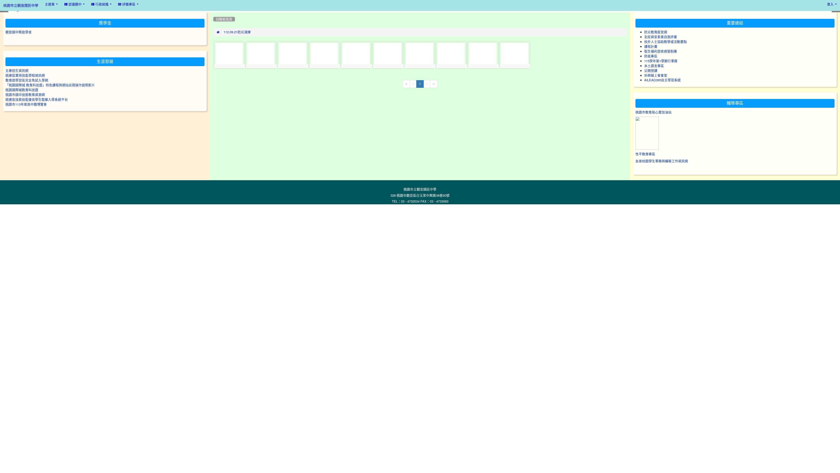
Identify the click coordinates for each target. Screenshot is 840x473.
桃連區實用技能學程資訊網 (25, 75)
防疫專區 (650, 56)
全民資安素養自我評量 (660, 37)
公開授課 (650, 70)
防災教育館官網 (655, 32)
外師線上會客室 (655, 75)
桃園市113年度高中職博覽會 (26, 104)
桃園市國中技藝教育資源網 (25, 94)
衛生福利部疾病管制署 (660, 51)
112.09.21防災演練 (237, 32)
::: (214, 14)
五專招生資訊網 (16, 70)
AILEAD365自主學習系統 (662, 80)
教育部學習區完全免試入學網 (26, 80)
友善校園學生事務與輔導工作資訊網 (661, 161)
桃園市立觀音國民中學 (20, 5)
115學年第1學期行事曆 (660, 61)
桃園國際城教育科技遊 (21, 90)
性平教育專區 (645, 154)
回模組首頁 (224, 19)
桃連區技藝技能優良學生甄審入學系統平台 (36, 99)
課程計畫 (650, 46)
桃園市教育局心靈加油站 (653, 112)
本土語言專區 (654, 65)
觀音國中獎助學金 (18, 32)
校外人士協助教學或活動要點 (665, 41)
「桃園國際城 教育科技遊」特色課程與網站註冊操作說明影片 (50, 85)
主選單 (50, 4)
